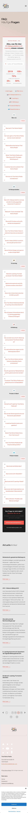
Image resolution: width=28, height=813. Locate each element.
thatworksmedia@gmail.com (14, 527)
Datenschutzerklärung (12, 811)
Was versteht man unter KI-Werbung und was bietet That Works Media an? (14, 339)
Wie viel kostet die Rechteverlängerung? (9, 620)
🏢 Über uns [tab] (19, 91)
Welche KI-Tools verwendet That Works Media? (14, 211)
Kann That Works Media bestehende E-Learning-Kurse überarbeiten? (14, 302)
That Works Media (6, 770)
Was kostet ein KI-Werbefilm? (13, 473)
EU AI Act (18, 242)
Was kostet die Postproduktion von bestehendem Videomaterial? (14, 489)
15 (11, 717)
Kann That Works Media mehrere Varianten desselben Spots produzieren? (13, 360)
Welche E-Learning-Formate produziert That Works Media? (13, 273)
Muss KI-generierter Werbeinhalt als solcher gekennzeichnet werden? (14, 371)
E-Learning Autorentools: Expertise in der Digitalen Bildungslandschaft (13, 652)
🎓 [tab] (14, 98)
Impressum (18, 811)
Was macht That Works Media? (13, 127)
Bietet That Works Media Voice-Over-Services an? (13, 433)
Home (3, 779)
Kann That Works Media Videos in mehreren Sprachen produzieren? (13, 231)
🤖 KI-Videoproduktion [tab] (14, 94)
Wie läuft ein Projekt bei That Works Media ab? (14, 404)
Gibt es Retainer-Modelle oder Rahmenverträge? (13, 499)
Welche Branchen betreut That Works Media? (13, 145)
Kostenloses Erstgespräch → (14, 522)
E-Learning (14, 98)
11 (12, 712)
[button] (26, 788)
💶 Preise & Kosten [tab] (14, 109)
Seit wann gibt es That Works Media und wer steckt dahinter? (14, 136)
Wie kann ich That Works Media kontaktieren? (13, 176)
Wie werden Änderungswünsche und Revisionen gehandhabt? (14, 413)
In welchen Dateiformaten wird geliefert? (13, 423)
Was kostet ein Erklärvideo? (13, 465)
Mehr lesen (5, 579)
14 (21, 712)
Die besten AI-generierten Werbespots (14, 557)
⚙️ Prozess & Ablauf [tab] (14, 105)
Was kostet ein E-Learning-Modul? (13, 480)
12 (15, 712)
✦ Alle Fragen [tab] (8, 91)
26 (17, 717)
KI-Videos (10, 240)
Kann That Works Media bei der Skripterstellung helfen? (13, 442)
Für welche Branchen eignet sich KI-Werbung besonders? (14, 349)
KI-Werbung (14, 102)
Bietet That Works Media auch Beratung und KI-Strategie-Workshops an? (13, 156)
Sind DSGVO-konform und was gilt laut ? (13, 240)
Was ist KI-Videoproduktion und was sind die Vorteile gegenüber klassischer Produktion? (14, 201)
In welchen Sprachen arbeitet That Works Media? (14, 167)
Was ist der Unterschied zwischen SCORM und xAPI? (13, 293)
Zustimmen (14, 804)
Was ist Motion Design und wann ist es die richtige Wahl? (14, 250)
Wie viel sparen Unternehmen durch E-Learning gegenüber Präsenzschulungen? (14, 313)
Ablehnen (14, 808)
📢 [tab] (14, 102)
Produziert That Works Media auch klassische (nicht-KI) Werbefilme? (13, 380)
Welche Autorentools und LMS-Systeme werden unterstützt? (13, 283)
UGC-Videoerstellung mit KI (11, 588)
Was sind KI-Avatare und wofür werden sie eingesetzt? (13, 221)
